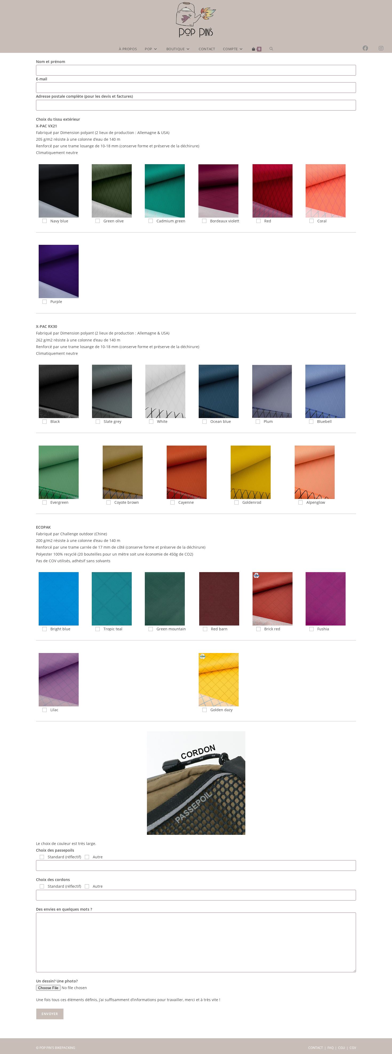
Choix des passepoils (55, 850)
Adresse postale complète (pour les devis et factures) (84, 96)
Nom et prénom (50, 61)
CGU (341, 1047)
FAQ (330, 1047)
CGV (353, 1047)
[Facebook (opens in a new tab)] (371, 48)
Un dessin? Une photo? (57, 981)
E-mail (41, 78)
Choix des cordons (53, 879)
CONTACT (315, 1047)
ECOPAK (43, 527)
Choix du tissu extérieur (58, 119)
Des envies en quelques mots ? (64, 909)
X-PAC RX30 (46, 326)
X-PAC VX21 (46, 125)
